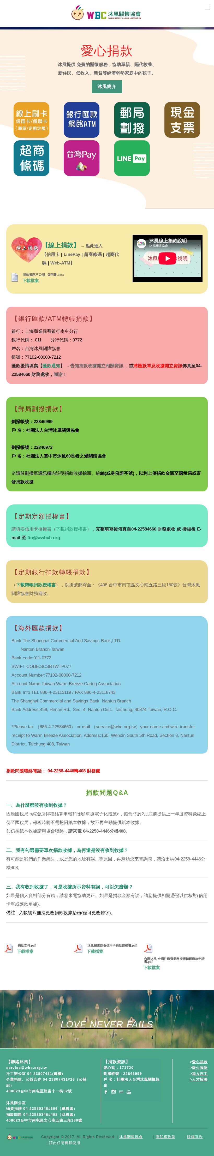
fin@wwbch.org (43, 537)
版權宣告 (195, 1137)
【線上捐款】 (61, 245)
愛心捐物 (200, 1067)
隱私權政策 (165, 1137)
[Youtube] (129, 1092)
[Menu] (207, 6)
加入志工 (200, 1073)
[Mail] (121, 1092)
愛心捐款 (200, 1062)
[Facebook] (106, 1092)
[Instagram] (113, 1092)
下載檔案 (30, 280)
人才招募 (200, 1079)
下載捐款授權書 (71, 529)
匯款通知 (51, 365)
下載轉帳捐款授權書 (36, 584)
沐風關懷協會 (131, 1137)
